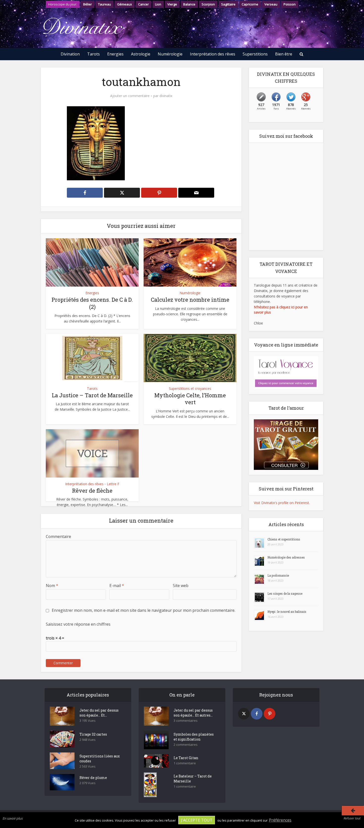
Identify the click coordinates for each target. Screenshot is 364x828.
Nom (52, 585)
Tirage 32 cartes (93, 734)
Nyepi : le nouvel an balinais (286, 612)
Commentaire (58, 536)
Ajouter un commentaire (130, 96)
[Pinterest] (269, 714)
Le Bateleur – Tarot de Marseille (193, 778)
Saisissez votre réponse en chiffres (78, 624)
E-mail (116, 585)
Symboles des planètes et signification (194, 737)
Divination (70, 54)
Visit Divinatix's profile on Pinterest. (282, 502)
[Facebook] (256, 714)
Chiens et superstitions (283, 539)
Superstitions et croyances (190, 388)
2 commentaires (186, 745)
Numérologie (170, 54)
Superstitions (255, 54)
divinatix (165, 96)
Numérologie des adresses (286, 557)
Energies (115, 54)
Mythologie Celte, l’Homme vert (190, 399)
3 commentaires (186, 721)
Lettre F (113, 483)
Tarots (93, 54)
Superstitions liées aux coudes (99, 758)
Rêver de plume (93, 777)
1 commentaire (185, 763)
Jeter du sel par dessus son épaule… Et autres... (193, 713)
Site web (180, 585)
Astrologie (140, 54)
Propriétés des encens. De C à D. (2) (92, 303)
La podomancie (278, 575)
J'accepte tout (196, 820)
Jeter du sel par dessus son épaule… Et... (99, 713)
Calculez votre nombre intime (190, 299)
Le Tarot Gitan (186, 757)
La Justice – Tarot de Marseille (92, 395)
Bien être (283, 54)
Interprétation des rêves (212, 54)
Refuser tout (351, 818)
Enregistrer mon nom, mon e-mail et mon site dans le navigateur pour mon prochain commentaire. (143, 610)
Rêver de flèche (92, 490)
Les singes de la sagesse (284, 593)
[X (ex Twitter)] (244, 714)
